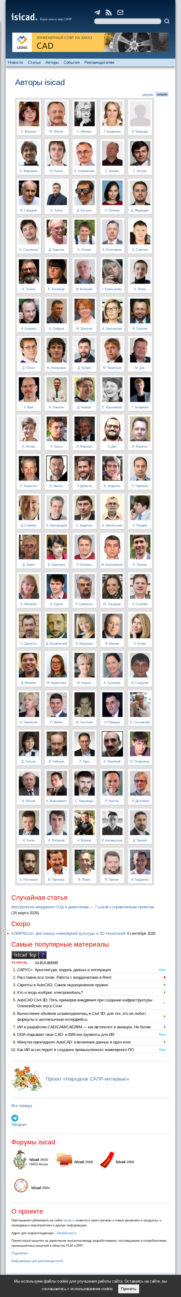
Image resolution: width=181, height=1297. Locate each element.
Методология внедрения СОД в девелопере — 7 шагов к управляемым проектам (82, 907)
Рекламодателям (99, 62)
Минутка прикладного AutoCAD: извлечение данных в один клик (73, 1042)
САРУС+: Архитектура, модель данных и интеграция (64, 970)
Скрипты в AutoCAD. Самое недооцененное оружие (62, 985)
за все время (46, 962)
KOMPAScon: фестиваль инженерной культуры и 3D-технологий (68, 933)
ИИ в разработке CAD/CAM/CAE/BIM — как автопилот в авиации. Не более (84, 1027)
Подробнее (19, 1253)
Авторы (52, 62)
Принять (128, 1289)
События (71, 62)
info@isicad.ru (67, 1233)
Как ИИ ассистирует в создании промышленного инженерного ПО (75, 1049)
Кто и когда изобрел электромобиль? (50, 992)
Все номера (21, 1105)
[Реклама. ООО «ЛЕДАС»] (90, 42)
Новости (15, 62)
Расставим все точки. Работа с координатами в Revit (64, 977)
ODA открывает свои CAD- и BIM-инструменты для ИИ (65, 1034)
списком (147, 94)
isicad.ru (69, 1220)
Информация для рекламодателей (37, 1261)
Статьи (34, 62)
